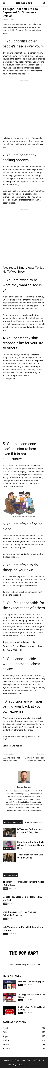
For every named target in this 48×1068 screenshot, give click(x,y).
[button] (4, 3)
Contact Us (8, 1060)
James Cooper (24, 787)
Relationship (7, 836)
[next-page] (8, 867)
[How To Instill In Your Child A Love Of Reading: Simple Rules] (9, 845)
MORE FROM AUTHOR (33, 822)
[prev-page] (4, 867)
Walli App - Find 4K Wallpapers (31, 982)
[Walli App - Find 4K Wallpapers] (9, 985)
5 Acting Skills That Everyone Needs (11, 759)
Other (5, 888)
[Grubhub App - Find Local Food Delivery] (9, 1010)
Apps (5, 904)
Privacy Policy (20, 1060)
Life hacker (17, 745)
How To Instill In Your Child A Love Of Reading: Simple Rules (30, 845)
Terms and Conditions (35, 1060)
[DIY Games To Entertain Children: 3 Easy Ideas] (9, 832)
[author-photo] (24, 783)
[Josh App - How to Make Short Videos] (9, 997)
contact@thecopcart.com (29, 964)
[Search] (44, 3)
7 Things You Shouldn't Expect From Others (35, 759)
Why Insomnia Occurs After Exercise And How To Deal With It (23, 646)
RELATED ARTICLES (12, 822)
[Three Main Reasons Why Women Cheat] (9, 857)
